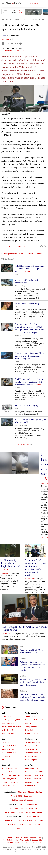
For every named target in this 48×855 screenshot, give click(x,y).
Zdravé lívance (31, 749)
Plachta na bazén (33, 804)
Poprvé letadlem (8, 772)
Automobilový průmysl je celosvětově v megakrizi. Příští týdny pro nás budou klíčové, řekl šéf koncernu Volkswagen (29, 328)
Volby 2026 (6, 716)
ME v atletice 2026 (9, 753)
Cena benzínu (29, 796)
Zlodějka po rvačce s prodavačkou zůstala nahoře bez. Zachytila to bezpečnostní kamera (30, 382)
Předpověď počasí (35, 792)
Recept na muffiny (32, 746)
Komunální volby (8, 734)
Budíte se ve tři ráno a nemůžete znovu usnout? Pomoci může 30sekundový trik (29, 355)
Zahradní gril (30, 812)
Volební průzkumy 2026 (11, 720)
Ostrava (39, 254)
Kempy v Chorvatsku (10, 768)
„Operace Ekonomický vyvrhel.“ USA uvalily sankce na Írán (25, 628)
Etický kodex (25, 840)
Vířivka (39, 812)
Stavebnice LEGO (10, 820)
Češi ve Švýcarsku (9, 779)
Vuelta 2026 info (31, 716)
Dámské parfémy (25, 820)
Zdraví (17, 362)
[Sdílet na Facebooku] (41, 246)
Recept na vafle (31, 756)
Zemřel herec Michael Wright (28, 303)
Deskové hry (11, 824)
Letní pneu (38, 820)
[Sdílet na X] (45, 246)
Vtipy (16, 274)
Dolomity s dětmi (8, 786)
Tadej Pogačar (31, 727)
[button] (24, 98)
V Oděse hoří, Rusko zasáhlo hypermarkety (28, 281)
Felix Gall (29, 730)
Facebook (8, 838)
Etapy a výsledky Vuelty (34, 720)
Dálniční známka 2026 (34, 772)
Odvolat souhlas (13, 842)
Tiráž (40, 838)
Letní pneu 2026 (31, 768)
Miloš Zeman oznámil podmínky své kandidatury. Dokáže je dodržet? (29, 268)
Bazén (21, 804)
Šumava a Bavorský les (11, 775)
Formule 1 (6, 756)
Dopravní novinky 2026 (34, 775)
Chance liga (6, 742)
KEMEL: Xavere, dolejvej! (27, 405)
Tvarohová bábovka (33, 753)
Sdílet (16, 43)
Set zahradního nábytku (13, 812)
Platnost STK (30, 786)
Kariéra (33, 838)
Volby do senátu (8, 730)
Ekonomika (19, 335)
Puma (20, 254)
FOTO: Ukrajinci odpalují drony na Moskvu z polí (30, 421)
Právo (3, 35)
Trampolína (13, 808)
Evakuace (29, 254)
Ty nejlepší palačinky (33, 742)
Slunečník (23, 808)
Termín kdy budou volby (11, 727)
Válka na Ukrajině (21, 286)
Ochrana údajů (37, 840)
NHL (3, 760)
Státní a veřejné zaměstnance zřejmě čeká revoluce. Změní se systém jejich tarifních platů (35, 567)
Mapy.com (22, 792)
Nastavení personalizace (31, 842)
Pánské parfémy (23, 828)
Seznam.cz (33, 3)
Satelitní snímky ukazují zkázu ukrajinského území (10, 563)
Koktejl (17, 388)
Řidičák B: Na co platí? (34, 779)
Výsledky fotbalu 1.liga (10, 746)
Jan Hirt (28, 723)
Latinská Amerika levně (11, 782)
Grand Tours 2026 (32, 734)
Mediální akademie (10, 840)
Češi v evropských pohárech (23, 800)
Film (16, 307)
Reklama (24, 838)
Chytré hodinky (34, 824)
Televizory (22, 824)
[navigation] (3, 3)
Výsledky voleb (8, 723)
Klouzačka (33, 808)
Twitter (16, 838)
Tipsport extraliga (8, 749)
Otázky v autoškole (32, 782)
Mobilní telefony (33, 816)
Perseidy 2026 (16, 796)
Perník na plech (31, 760)
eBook (7, 43)
